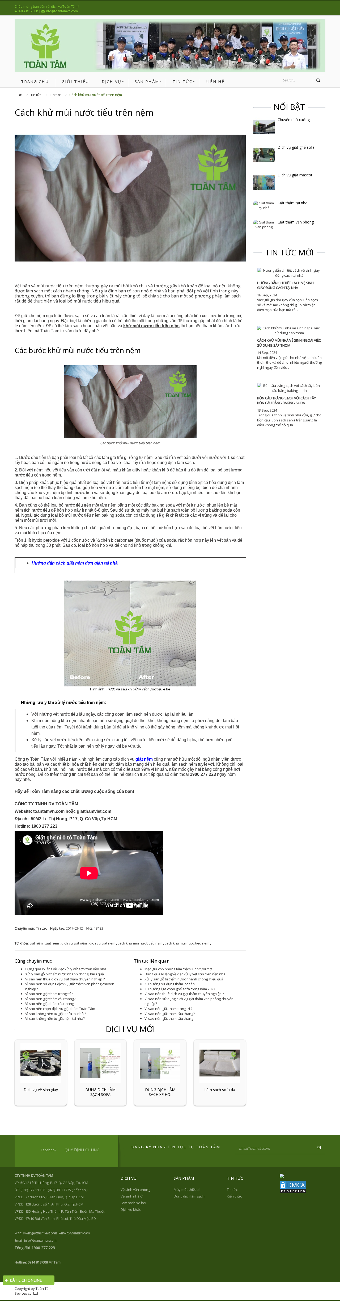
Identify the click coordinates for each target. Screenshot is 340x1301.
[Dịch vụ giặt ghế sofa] (264, 154)
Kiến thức (234, 1196)
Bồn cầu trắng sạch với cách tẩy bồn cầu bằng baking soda (286, 400)
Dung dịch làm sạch (189, 1196)
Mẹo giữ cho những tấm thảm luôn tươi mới (178, 969)
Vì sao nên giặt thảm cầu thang (49, 1003)
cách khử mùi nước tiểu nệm (140, 943)
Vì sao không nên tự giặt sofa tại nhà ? (55, 1013)
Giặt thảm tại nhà (292, 203)
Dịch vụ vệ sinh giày (41, 1089)
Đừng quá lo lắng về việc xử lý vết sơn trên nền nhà (65, 969)
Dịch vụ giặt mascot (295, 175)
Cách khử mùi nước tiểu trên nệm (95, 94)
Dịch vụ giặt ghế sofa (296, 147)
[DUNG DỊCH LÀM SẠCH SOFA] (100, 1062)
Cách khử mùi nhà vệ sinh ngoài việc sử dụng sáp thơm (289, 343)
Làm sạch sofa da (219, 1089)
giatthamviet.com (94, 811)
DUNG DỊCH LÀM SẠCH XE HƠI (160, 1092)
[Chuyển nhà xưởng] (264, 126)
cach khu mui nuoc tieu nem (187, 943)
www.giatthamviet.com (40, 1233)
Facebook (49, 1149)
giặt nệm (36, 943)
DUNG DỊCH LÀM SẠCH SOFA (100, 1092)
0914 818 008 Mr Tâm (44, 1262)
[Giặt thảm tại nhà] (264, 205)
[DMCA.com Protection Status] (293, 1186)
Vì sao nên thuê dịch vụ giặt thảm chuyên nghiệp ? (65, 979)
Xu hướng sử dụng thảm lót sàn (169, 983)
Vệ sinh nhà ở (131, 1196)
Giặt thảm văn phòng (296, 222)
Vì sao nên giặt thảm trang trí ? (49, 993)
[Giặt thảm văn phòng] (264, 224)
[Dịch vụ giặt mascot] (264, 182)
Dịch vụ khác (131, 1209)
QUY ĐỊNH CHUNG (82, 1149)
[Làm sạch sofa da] (219, 1062)
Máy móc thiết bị (186, 1189)
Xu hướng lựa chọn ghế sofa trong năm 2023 (179, 989)
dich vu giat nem (102, 943)
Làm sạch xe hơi (133, 1202)
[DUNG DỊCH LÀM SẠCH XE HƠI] (160, 1062)
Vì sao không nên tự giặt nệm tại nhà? (55, 1018)
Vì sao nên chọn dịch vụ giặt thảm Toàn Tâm (60, 1008)
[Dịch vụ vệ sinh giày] (40, 1062)
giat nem (52, 943)
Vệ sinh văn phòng (135, 1189)
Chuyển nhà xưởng (294, 119)
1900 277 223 (203, 774)
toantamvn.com (49, 811)
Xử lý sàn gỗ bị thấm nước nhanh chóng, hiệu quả (64, 974)
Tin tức (36, 94)
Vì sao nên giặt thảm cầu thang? (50, 998)
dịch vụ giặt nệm (74, 943)
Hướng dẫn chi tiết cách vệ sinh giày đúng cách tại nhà (285, 285)
